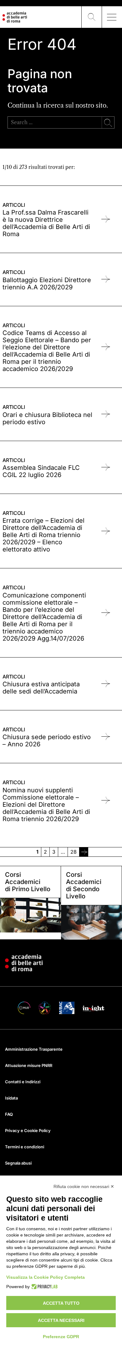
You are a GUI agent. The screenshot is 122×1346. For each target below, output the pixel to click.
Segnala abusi (18, 1163)
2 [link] (45, 852)
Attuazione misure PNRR (28, 1065)
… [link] (63, 852)
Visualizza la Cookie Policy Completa (45, 1277)
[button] (91, 17)
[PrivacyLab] (44, 1286)
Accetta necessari (61, 1320)
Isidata (11, 1097)
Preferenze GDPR (61, 1336)
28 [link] (73, 852)
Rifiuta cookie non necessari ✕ (83, 1186)
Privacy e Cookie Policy (28, 1130)
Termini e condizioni (24, 1146)
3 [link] (53, 852)
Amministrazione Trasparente (34, 1049)
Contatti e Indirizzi (22, 1081)
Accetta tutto (61, 1303)
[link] (83, 851)
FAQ (9, 1114)
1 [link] (37, 852)
